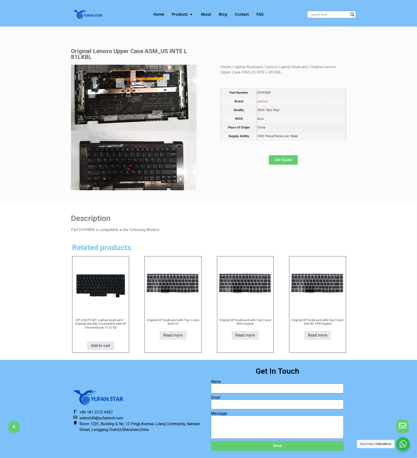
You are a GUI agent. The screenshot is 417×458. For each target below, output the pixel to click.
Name (216, 382)
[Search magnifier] (352, 14)
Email (215, 398)
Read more (173, 335)
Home (226, 67)
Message (219, 414)
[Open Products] (191, 14)
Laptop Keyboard (248, 67)
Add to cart (100, 345)
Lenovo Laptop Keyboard (286, 67)
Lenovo (262, 101)
